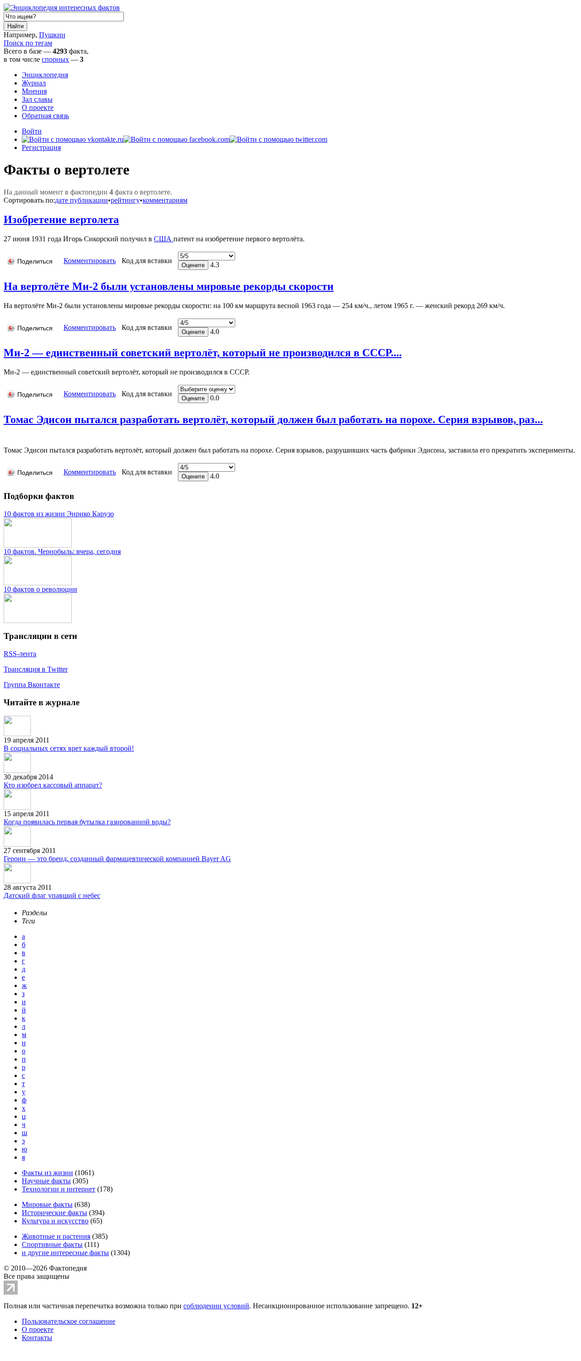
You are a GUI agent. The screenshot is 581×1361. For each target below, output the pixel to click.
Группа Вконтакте (32, 684)
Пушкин (52, 35)
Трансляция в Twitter (36, 669)
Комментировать (90, 260)
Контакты (37, 1337)
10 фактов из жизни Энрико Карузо (59, 514)
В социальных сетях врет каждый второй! (69, 748)
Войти (32, 131)
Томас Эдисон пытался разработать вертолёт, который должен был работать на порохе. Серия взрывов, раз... (273, 419)
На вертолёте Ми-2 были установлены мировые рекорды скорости (169, 286)
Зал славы (37, 99)
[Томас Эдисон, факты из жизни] (6, 436)
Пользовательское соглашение (68, 1321)
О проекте (38, 107)
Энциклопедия (45, 75)
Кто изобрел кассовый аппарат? (53, 785)
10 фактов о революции (40, 589)
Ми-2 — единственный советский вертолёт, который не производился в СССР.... (203, 353)
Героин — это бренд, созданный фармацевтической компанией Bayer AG (117, 858)
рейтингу (125, 200)
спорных (55, 59)
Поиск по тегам (28, 43)
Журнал (34, 83)
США (163, 239)
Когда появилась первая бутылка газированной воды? (87, 822)
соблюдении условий (216, 1306)
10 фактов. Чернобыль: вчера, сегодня (62, 551)
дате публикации (81, 200)
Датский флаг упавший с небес (52, 895)
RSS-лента (20, 654)
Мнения (34, 91)
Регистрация (41, 147)
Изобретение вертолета (61, 219)
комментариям (165, 200)
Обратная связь (45, 116)
